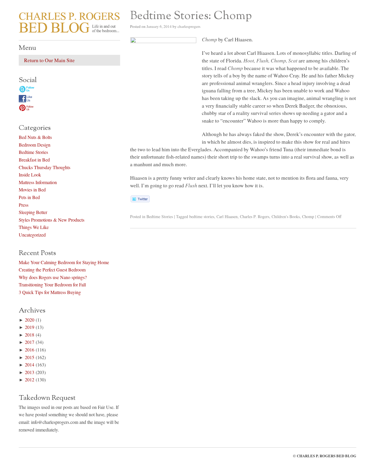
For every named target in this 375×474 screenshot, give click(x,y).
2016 (29, 349)
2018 (29, 335)
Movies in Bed (32, 189)
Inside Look (30, 174)
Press (23, 205)
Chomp (308, 216)
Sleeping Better (33, 212)
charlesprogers (189, 26)
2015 (29, 357)
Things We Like (34, 227)
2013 (29, 372)
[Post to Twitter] (140, 200)
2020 (29, 320)
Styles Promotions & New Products (51, 220)
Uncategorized (32, 235)
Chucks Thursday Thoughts (44, 167)
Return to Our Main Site (49, 60)
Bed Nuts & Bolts (35, 137)
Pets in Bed (29, 197)
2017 (29, 342)
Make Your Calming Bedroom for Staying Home (64, 262)
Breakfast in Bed (34, 160)
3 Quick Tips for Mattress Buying (50, 292)
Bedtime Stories (159, 216)
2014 (29, 364)
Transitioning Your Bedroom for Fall (52, 284)
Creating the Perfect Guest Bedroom (52, 269)
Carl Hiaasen (227, 216)
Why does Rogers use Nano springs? (53, 277)
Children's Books (286, 216)
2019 (29, 327)
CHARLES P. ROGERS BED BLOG (326, 455)
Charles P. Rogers (254, 216)
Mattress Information (38, 182)
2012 (29, 379)
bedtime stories (201, 216)
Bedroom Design (34, 145)
